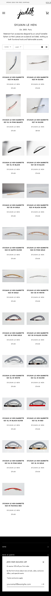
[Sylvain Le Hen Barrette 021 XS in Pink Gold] (13, 319)
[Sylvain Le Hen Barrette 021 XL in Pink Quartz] (13, 105)
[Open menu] (6, 13)
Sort (17, 47)
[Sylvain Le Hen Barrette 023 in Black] (13, 63)
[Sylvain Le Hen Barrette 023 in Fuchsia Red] (13, 489)
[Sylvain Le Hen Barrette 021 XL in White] (13, 361)
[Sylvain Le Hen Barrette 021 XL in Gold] (38, 446)
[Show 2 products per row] (46, 47)
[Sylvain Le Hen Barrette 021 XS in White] (38, 276)
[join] (40, 584)
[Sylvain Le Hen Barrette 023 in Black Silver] (38, 191)
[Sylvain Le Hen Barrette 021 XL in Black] (13, 148)
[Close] (44, 560)
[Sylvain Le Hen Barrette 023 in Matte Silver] (13, 233)
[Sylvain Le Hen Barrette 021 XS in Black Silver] (38, 319)
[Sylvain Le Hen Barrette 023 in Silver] (38, 63)
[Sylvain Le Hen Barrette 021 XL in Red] (38, 404)
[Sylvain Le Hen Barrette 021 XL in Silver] (38, 361)
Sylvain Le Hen (13, 84)
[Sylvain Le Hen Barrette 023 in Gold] (13, 276)
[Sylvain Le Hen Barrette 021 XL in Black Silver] (13, 404)
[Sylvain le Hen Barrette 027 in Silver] (38, 105)
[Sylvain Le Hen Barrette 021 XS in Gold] (13, 191)
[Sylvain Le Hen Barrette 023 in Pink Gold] (38, 233)
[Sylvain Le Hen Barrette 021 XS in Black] (38, 148)
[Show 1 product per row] (42, 47)
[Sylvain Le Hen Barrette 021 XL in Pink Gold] (13, 446)
